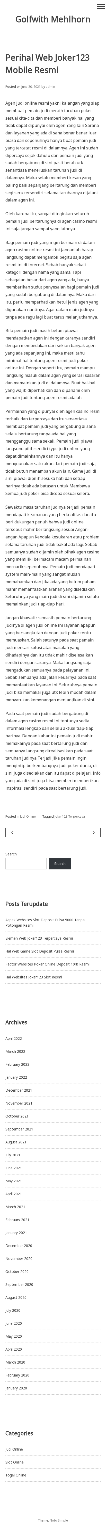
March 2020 (15, 1362)
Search (11, 854)
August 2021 (15, 1142)
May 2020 (13, 1336)
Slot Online (14, 1462)
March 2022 (15, 1051)
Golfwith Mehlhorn (53, 19)
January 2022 (16, 1077)
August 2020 (15, 1297)
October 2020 (17, 1271)
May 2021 (13, 1180)
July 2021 (12, 1154)
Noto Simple (59, 1520)
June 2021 (13, 1167)
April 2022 (13, 1038)
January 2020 (16, 1388)
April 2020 (13, 1349)
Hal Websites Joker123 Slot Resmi (33, 977)
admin (50, 86)
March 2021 (15, 1206)
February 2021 (17, 1219)
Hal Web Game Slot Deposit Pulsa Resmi (39, 951)
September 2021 (19, 1129)
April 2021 (13, 1193)
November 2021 (18, 1103)
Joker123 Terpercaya (70, 816)
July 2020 (12, 1310)
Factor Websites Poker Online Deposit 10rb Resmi (47, 964)
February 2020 (17, 1375)
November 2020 (18, 1258)
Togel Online (15, 1475)
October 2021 (17, 1116)
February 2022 (17, 1064)
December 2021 (18, 1090)
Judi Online (28, 816)
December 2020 (18, 1245)
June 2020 (13, 1323)
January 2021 (16, 1232)
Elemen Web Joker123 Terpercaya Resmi (39, 938)
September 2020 (19, 1284)
